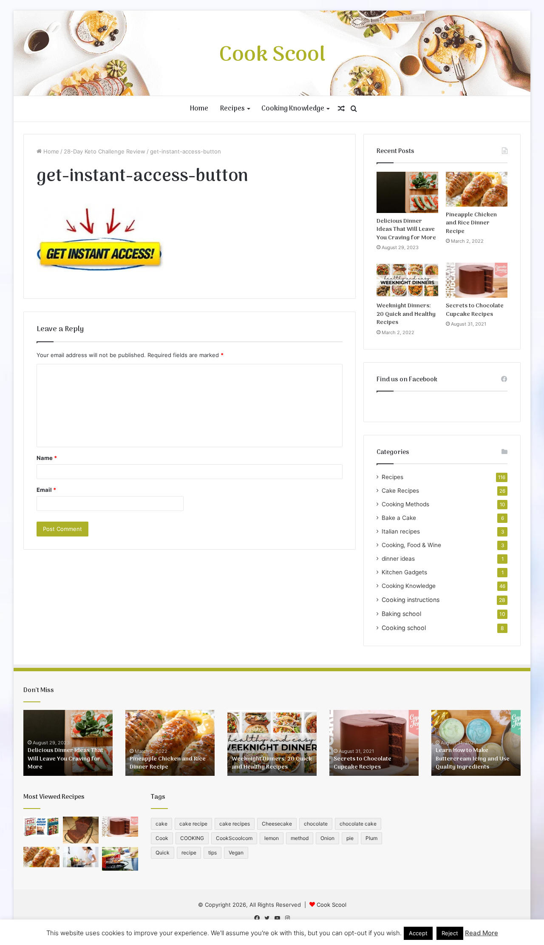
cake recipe (193, 823)
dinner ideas (398, 558)
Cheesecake (277, 823)
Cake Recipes (400, 490)
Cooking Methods (405, 504)
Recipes (232, 108)
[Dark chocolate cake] (81, 830)
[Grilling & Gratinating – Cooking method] (120, 859)
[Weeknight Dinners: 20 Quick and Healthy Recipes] (407, 280)
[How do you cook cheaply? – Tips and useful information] (81, 857)
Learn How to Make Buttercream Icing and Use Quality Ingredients (473, 759)
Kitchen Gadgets (404, 572)
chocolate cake (358, 823)
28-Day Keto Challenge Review (104, 151)
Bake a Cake (399, 517)
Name (47, 457)
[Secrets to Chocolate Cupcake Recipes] (476, 280)
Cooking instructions (410, 599)
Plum (371, 838)
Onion (327, 838)
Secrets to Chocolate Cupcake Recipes (475, 310)
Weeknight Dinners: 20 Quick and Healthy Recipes (406, 314)
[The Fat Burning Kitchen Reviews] (41, 827)
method (300, 838)
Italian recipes (401, 531)
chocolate (316, 823)
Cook (162, 838)
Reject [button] (450, 933)
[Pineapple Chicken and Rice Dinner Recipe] (476, 189)
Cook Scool (331, 904)
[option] (68, 743)
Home (199, 108)
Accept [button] (418, 933)
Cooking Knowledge (292, 108)
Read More (481, 933)
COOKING (192, 838)
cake (161, 823)
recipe (188, 852)
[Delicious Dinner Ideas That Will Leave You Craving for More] (407, 192)
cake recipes (234, 823)
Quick (163, 852)
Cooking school (404, 627)
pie (350, 838)
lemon (271, 838)
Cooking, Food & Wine (411, 545)
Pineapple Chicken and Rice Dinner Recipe (471, 223)
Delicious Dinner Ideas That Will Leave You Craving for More (406, 229)
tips (212, 852)
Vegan (236, 852)
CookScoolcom (234, 838)
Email (46, 489)
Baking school (401, 613)
